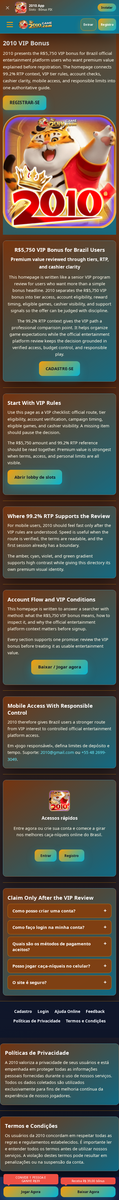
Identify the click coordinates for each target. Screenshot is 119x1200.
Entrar (88, 25)
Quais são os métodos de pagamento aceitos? (51, 946)
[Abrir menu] (10, 24)
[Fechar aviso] (7, 7)
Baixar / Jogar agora (59, 667)
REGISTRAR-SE (24, 102)
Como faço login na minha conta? (48, 927)
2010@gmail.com (57, 752)
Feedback (95, 1011)
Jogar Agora (30, 1191)
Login (43, 1011)
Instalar (107, 7)
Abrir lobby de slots (34, 477)
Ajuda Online (67, 1011)
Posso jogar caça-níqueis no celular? (51, 966)
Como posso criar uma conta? (43, 911)
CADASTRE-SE (59, 368)
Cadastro (23, 1011)
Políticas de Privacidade (36, 1021)
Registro (107, 25)
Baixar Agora (88, 1191)
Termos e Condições (86, 1021)
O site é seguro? (29, 982)
